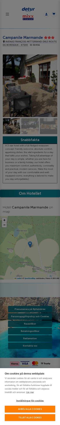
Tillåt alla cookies (30, 417)
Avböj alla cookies (30, 409)
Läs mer (30, 392)
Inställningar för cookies (30, 400)
